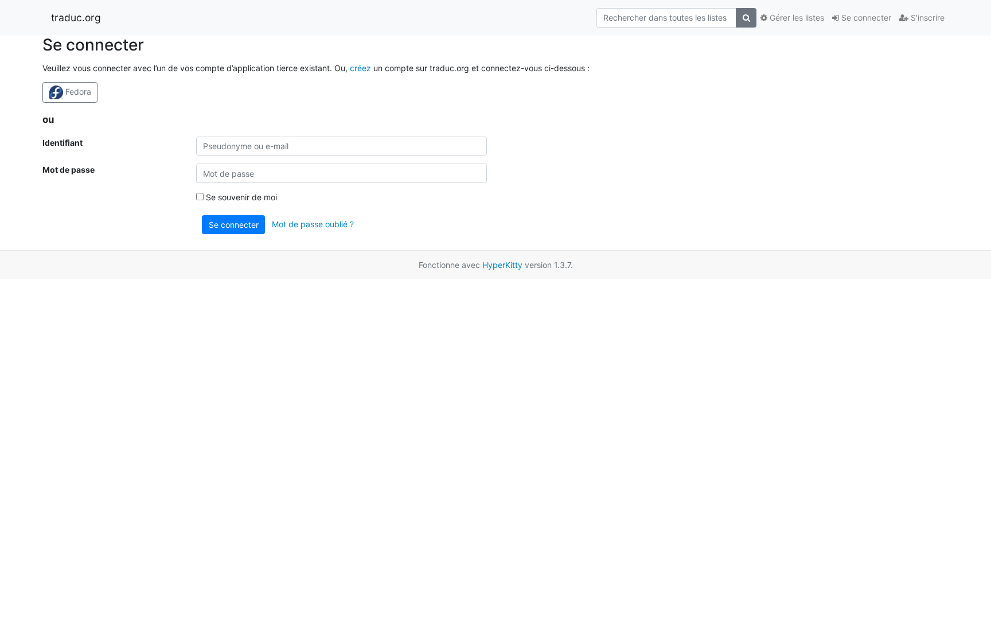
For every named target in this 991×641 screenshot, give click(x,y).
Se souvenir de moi (240, 197)
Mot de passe (68, 169)
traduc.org (76, 17)
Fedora (77, 91)
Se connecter (865, 17)
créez (360, 68)
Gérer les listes (795, 17)
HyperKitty (502, 265)
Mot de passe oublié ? (313, 224)
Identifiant (62, 142)
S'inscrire (926, 17)
